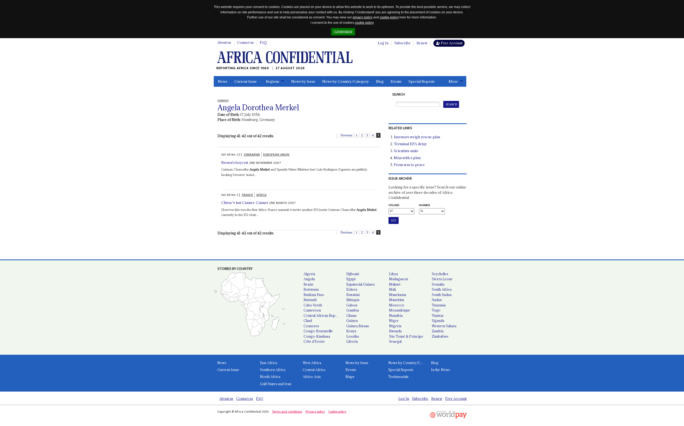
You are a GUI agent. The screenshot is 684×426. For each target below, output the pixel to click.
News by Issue (303, 81)
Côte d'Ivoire (314, 341)
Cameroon (312, 310)
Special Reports (422, 81)
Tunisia (437, 315)
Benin (308, 284)
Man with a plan (407, 157)
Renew (422, 43)
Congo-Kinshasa (317, 336)
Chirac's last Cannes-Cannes (244, 202)
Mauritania (397, 295)
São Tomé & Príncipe (406, 336)
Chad (308, 320)
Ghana (351, 315)
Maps (349, 376)
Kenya (351, 331)
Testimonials (398, 376)
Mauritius (396, 300)
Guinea (352, 320)
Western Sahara (444, 326)
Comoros (311, 326)
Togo (436, 310)
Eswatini (353, 295)
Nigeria (395, 326)
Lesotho (352, 336)
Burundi (310, 300)
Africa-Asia (312, 376)
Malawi (394, 284)
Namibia (396, 315)
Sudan (437, 300)
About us (224, 42)
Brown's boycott (234, 162)
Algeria (309, 274)
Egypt (351, 279)
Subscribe (402, 43)
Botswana (311, 289)
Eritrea (351, 289)
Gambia (352, 310)
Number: (424, 205)
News (222, 81)
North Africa (270, 376)
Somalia (438, 284)
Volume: (394, 205)
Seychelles (440, 274)
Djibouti (352, 274)
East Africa (268, 363)
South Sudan (442, 295)
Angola (309, 279)
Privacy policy (315, 411)
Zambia (438, 331)
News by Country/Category (345, 81)
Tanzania (439, 305)
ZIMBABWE (252, 154)
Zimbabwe (440, 336)
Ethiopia (352, 300)
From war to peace (409, 164)
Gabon (351, 305)
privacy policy (362, 17)
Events (396, 81)
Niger (394, 320)
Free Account (451, 43)
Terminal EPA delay (410, 143)
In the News (440, 370)
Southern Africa (272, 370)
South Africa (442, 289)
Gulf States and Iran (275, 384)
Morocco (396, 305)
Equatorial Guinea (360, 284)
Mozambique (399, 310)
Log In (383, 43)
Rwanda (395, 331)
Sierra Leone (442, 279)
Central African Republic (323, 315)
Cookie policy (337, 411)
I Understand (343, 31)
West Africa (312, 363)
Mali (392, 289)
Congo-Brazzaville (318, 331)
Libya (393, 274)
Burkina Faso (314, 295)
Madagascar (398, 279)
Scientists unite (406, 150)
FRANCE (247, 195)
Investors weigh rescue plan (417, 137)
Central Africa (314, 370)
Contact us (245, 42)
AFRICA (261, 195)
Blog (380, 81)
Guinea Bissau (357, 326)
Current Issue (245, 81)
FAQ (263, 42)
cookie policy (389, 17)
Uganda (438, 320)
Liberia (352, 341)
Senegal (395, 341)
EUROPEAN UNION (276, 154)
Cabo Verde (313, 305)
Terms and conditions (287, 411)
